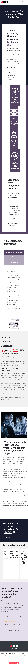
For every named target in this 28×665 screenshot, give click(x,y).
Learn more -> (15, 577)
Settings (16, 663)
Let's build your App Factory (10, 621)
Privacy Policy (18, 653)
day (19, 649)
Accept (11, 663)
